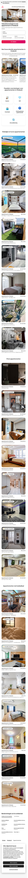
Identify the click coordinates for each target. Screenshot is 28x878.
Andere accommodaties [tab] (7, 816)
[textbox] (7, 38)
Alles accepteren (13, 862)
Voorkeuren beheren (13, 869)
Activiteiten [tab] (16, 816)
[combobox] (13, 33)
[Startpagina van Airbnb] (3, 7)
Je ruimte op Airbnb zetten (18, 6)
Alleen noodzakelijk (13, 866)
